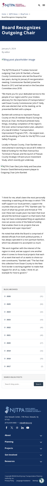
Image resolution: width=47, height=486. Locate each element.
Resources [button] (10, 461)
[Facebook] (6, 427)
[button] (42, 481)
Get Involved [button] (11, 455)
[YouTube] (27, 427)
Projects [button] (9, 448)
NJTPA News (13, 14)
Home (4, 14)
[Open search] (39, 5)
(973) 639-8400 (11, 423)
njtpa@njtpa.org (26, 423)
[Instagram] (17, 427)
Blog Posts (24, 14)
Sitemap (35, 481)
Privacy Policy (9, 481)
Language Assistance (23, 481)
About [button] (8, 435)
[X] (11, 427)
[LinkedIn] (22, 427)
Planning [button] (9, 442)
